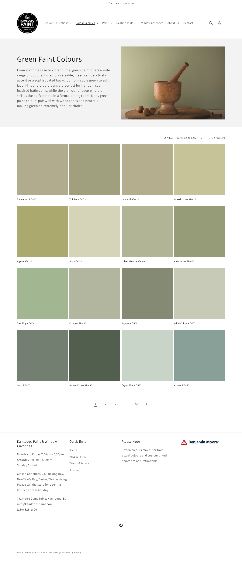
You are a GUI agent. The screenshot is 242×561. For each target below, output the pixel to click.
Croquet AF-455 (77, 323)
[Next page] (146, 404)
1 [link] (95, 404)
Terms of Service (79, 463)
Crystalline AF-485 (131, 385)
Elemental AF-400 (26, 199)
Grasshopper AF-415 (185, 199)
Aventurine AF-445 (184, 261)
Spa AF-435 (75, 261)
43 (136, 403)
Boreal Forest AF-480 (80, 385)
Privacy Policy (77, 456)
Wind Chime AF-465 (184, 323)
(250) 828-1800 (27, 509)
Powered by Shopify (71, 552)
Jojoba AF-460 (129, 323)
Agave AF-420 (24, 261)
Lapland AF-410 (130, 199)
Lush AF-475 (23, 385)
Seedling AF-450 (26, 323)
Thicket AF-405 (77, 199)
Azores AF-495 (181, 385)
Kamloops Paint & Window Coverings (43, 552)
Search (73, 450)
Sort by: (168, 137)
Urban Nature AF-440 (133, 261)
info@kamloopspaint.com (35, 504)
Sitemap (74, 470)
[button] (58, 23)
